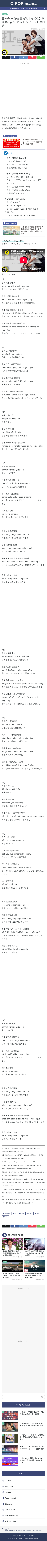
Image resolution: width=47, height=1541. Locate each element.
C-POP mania (23, 3)
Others (8, 1492)
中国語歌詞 (7, 1213)
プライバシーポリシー (19, 1535)
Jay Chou (9, 1486)
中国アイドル (10, 1510)
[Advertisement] (23, 89)
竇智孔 (38, 1213)
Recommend (10, 1498)
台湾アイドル (10, 1521)
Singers (8, 1504)
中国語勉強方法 (11, 1516)
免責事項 (31, 1535)
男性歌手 (30, 1213)
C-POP (5, 14)
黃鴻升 (6, 1216)
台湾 (15, 1213)
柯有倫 (22, 1213)
